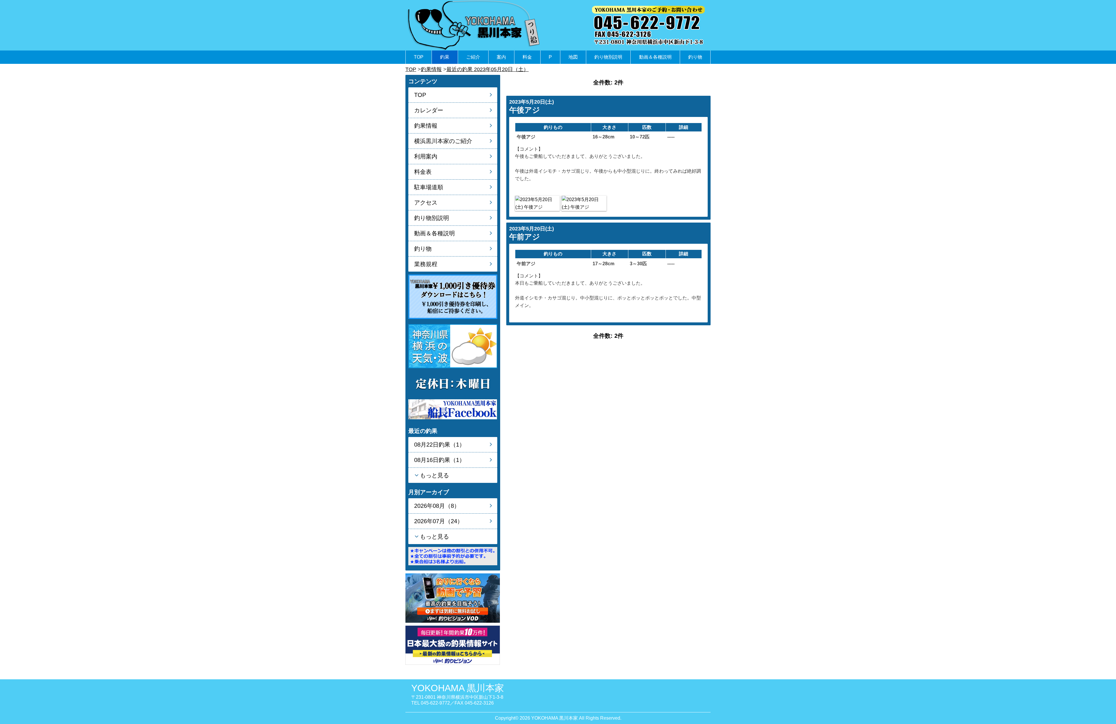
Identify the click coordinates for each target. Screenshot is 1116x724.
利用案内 (425, 156)
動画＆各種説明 (655, 57)
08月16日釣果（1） (439, 460)
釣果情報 (431, 69)
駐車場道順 (428, 187)
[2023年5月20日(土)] (537, 203)
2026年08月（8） (437, 506)
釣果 (444, 57)
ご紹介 (473, 57)
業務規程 (425, 264)
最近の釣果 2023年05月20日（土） (487, 69)
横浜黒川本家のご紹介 (443, 141)
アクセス (425, 202)
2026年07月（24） (438, 521)
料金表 (423, 172)
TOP (418, 57)
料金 (527, 57)
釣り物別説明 (608, 57)
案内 (501, 57)
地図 (573, 57)
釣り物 (695, 57)
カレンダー (428, 110)
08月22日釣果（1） (439, 444)
